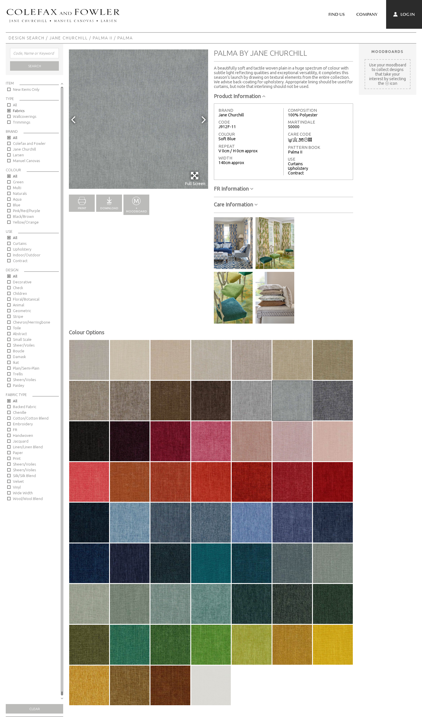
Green (18, 182)
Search (34, 66)
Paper (18, 453)
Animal (18, 305)
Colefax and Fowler (29, 143)
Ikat (16, 362)
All (15, 105)
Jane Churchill (68, 38)
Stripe (18, 316)
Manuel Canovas (26, 161)
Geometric (22, 311)
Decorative (22, 282)
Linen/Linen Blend (28, 447)
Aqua (17, 199)
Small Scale (22, 339)
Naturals (20, 193)
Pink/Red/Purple (26, 211)
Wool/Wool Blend (28, 499)
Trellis (18, 374)
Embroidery (23, 424)
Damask (19, 357)
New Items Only (26, 89)
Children (20, 293)
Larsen (18, 155)
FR (15, 430)
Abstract (20, 334)
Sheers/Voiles (24, 380)
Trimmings (21, 122)
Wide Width (23, 493)
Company (367, 14)
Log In (407, 14)
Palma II (103, 38)
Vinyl (17, 487)
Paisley (18, 385)
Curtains (19, 243)
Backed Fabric (24, 407)
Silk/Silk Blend (24, 476)
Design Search (26, 38)
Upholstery (22, 249)
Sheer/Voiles (23, 345)
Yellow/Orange (26, 222)
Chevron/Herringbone (31, 322)
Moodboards (387, 51)
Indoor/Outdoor (26, 255)
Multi (17, 188)
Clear (34, 709)
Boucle (18, 351)
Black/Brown (23, 216)
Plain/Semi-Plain (26, 368)
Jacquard (20, 441)
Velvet (18, 481)
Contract (20, 261)
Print (17, 458)
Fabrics (19, 111)
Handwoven (23, 435)
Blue (16, 205)
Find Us (336, 14)
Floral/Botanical (26, 299)
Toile (17, 328)
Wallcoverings (24, 116)
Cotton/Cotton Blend (31, 418)
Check (18, 288)
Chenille (19, 412)
